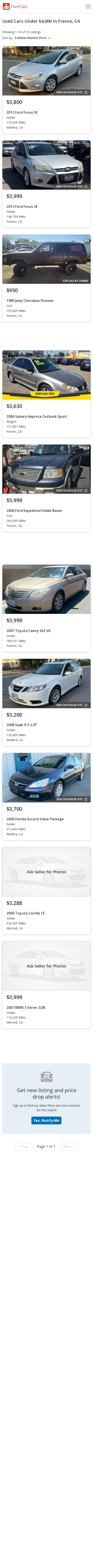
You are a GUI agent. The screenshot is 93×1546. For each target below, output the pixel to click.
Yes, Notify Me (46, 1120)
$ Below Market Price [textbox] (30, 38)
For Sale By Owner (75, 281)
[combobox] (33, 38)
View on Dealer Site (69, 92)
